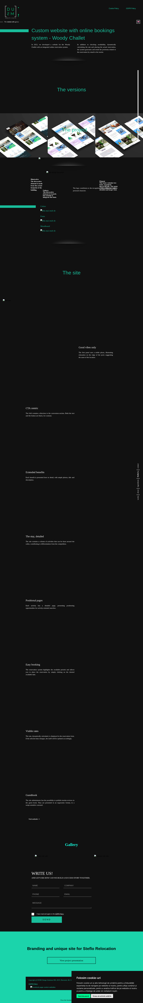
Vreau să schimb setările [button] (102, 996)
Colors (43, 206)
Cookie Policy (114, 8)
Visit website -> (34, 819)
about (138, 491)
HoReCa (138, 474)
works (138, 498)
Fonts (42, 216)
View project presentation (71, 960)
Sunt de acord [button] (83, 996)
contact (138, 465)
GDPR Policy (131, 8)
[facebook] (43, 987)
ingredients (138, 483)
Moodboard (45, 226)
